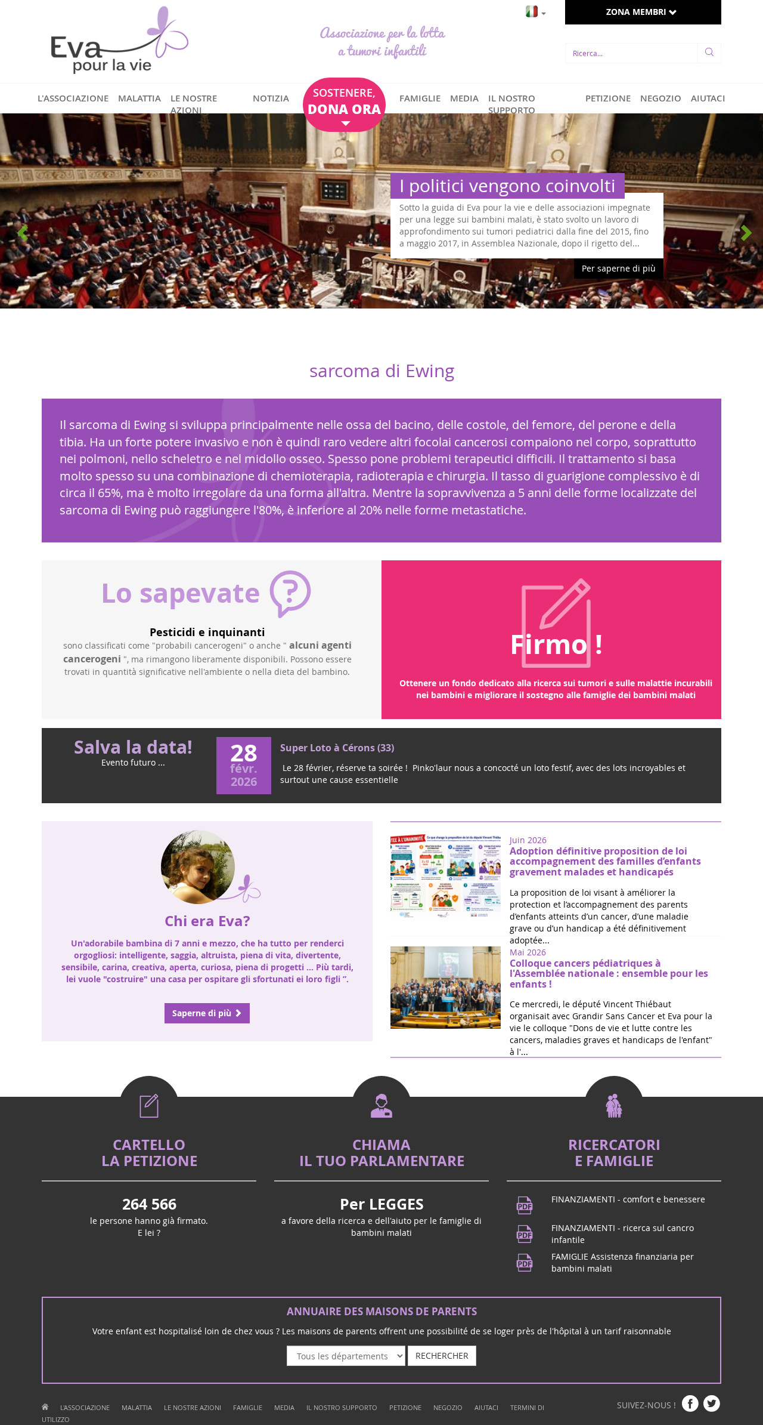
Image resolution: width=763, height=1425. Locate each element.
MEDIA (464, 98)
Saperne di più (203, 1013)
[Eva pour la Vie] (119, 41)
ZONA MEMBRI (637, 11)
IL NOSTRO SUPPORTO (511, 104)
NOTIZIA (271, 98)
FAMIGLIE (420, 98)
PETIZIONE (608, 98)
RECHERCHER (442, 1355)
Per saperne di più (619, 268)
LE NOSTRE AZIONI (193, 104)
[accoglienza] (45, 1407)
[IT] (535, 10)
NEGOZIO (660, 98)
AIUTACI (708, 98)
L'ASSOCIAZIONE (73, 98)
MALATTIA (139, 98)
